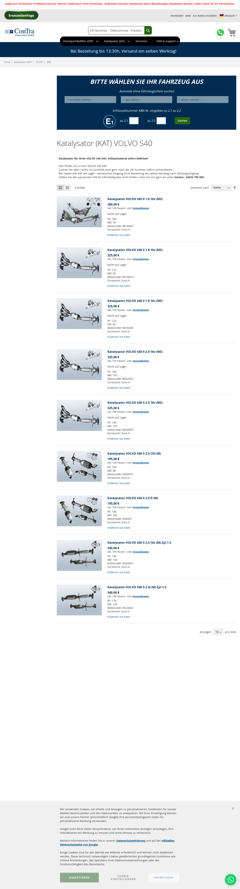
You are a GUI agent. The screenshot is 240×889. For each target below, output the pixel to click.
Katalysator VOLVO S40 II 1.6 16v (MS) (135, 199)
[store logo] (20, 32)
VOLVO (40, 61)
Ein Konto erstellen (205, 15)
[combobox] (120, 30)
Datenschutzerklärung (131, 840)
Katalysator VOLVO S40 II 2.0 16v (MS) (135, 352)
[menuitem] (79, 41)
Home (7, 61)
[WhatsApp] (230, 879)
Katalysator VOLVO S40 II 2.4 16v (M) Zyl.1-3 (139, 543)
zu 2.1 (124, 121)
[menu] (120, 41)
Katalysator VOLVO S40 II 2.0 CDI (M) (134, 453)
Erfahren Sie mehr (118, 235)
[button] (228, 16)
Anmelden (177, 15)
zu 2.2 (151, 121)
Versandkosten (140, 208)
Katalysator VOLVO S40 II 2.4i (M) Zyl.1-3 (136, 587)
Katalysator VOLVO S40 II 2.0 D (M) (132, 498)
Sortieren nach (199, 187)
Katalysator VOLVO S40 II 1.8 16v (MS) (135, 250)
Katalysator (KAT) (23, 61)
